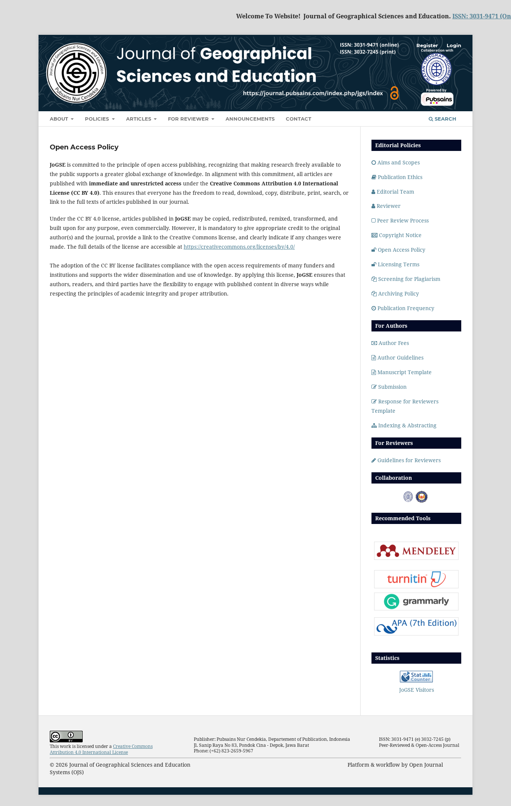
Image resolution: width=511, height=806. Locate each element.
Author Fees (394, 342)
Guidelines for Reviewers (409, 460)
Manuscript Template (404, 372)
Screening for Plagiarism (409, 278)
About (60, 119)
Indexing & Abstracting (407, 425)
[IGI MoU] (408, 500)
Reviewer (389, 205)
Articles (139, 119)
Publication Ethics (400, 177)
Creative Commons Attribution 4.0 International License (101, 749)
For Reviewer (189, 119)
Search (444, 119)
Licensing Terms (398, 264)
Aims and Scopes (398, 162)
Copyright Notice (400, 235)
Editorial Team (395, 191)
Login (454, 45)
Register (427, 45)
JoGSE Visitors (416, 689)
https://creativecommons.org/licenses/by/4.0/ (239, 246)
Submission (392, 386)
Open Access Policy (401, 249)
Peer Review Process (403, 220)
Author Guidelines (400, 357)
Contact (298, 119)
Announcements (250, 119)
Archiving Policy (398, 293)
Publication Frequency (405, 308)
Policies (97, 119)
